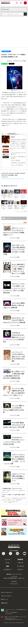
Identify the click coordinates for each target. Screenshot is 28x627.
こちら (20, 490)
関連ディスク (4, 134)
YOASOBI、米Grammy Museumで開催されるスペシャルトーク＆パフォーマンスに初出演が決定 (14, 337)
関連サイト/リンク (20, 134)
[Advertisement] (14, 33)
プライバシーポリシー (6, 596)
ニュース (7, 559)
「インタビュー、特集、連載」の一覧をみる (18, 157)
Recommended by (19, 211)
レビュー (20, 569)
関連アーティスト (11, 134)
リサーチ (20, 563)
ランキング (20, 566)
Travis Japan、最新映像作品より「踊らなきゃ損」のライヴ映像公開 (14, 305)
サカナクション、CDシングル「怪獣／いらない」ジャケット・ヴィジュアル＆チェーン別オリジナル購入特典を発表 (14, 288)
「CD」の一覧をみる (15, 160)
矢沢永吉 (9, 61)
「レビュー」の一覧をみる (17, 165)
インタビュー (8, 569)
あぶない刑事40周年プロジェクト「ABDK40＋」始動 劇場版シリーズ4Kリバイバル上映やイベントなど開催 (18, 268)
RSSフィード (4, 599)
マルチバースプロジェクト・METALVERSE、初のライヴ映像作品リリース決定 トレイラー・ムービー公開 (14, 459)
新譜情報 (20, 559)
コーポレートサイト (14, 583)
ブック (8, 563)
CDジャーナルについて (6, 592)
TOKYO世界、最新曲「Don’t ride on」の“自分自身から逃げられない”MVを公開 (14, 425)
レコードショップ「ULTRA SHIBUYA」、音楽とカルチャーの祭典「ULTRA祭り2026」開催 (18, 356)
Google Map (14, 581)
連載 (7, 566)
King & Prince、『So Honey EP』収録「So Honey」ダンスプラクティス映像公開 (14, 320)
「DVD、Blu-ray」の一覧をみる (18, 162)
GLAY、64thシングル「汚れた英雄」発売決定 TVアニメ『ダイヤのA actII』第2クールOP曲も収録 (14, 249)
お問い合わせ (4, 603)
